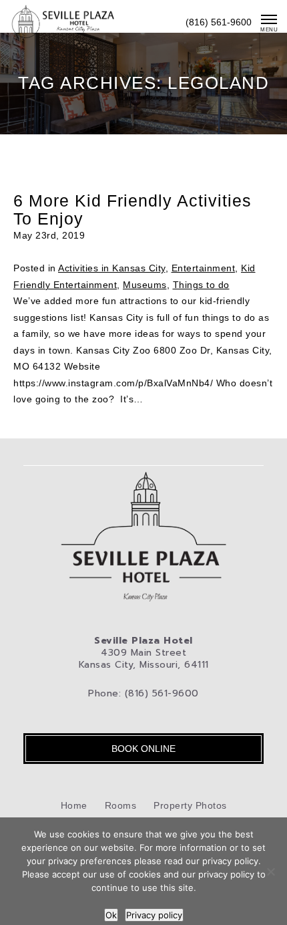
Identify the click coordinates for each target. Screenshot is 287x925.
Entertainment (204, 268)
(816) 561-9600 (219, 22)
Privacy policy (154, 915)
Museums (145, 284)
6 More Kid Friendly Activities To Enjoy (132, 209)
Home (74, 805)
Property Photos (190, 805)
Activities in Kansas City (112, 268)
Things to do (201, 284)
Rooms (121, 805)
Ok (111, 915)
